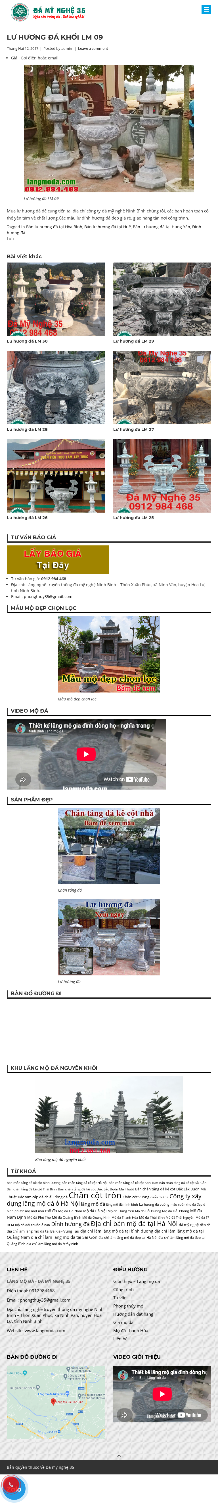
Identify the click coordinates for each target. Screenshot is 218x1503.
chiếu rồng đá (56, 1196)
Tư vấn (120, 1297)
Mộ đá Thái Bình (152, 1217)
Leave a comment (93, 48)
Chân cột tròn (95, 1195)
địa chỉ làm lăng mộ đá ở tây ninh (52, 1243)
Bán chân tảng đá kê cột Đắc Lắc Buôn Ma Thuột (96, 1189)
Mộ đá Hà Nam (70, 1211)
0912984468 (42, 1290)
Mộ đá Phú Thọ (39, 1217)
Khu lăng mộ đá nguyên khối (60, 1159)
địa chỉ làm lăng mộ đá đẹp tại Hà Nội (127, 1237)
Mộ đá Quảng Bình (66, 1217)
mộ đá (51, 1210)
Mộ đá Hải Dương (148, 1211)
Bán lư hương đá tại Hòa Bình (54, 226)
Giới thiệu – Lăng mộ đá (136, 1281)
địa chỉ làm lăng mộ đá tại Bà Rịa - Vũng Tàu (43, 1231)
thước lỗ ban (40, 1225)
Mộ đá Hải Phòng (175, 1211)
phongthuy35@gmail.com (48, 596)
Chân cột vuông (136, 1196)
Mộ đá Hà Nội (94, 1210)
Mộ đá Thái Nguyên (180, 1218)
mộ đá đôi (22, 1225)
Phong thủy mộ (128, 1306)
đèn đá (205, 1224)
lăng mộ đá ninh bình (122, 1205)
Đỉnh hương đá (70, 1224)
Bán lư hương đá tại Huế (107, 226)
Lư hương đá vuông (154, 1204)
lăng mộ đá (93, 1204)
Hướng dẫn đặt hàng (133, 1314)
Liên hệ (120, 1338)
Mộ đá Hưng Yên (121, 1211)
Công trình (123, 1289)
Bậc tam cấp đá (30, 1196)
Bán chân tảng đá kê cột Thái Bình (32, 1189)
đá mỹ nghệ (189, 1224)
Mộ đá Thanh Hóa (125, 1218)
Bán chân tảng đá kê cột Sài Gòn (183, 1183)
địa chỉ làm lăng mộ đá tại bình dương (116, 1231)
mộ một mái (34, 1211)
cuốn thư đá (159, 1197)
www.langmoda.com (45, 1330)
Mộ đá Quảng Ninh (96, 1218)
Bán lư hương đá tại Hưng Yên (161, 226)
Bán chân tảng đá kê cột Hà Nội (85, 1183)
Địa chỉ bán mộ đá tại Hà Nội (134, 1223)
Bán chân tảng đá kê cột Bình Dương (33, 1183)
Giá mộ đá (123, 1322)
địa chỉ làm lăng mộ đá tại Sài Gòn (64, 1237)
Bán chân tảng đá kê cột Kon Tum (133, 1183)
